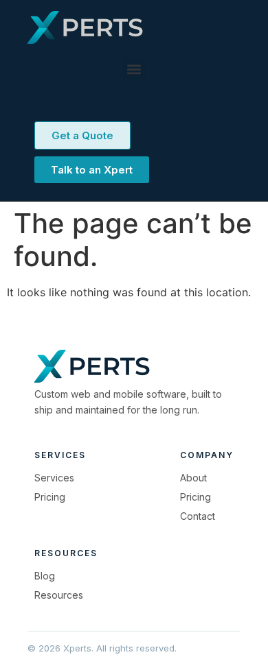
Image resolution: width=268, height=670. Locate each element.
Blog (44, 576)
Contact (197, 516)
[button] (134, 69)
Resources (58, 595)
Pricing (49, 497)
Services (54, 477)
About (193, 477)
